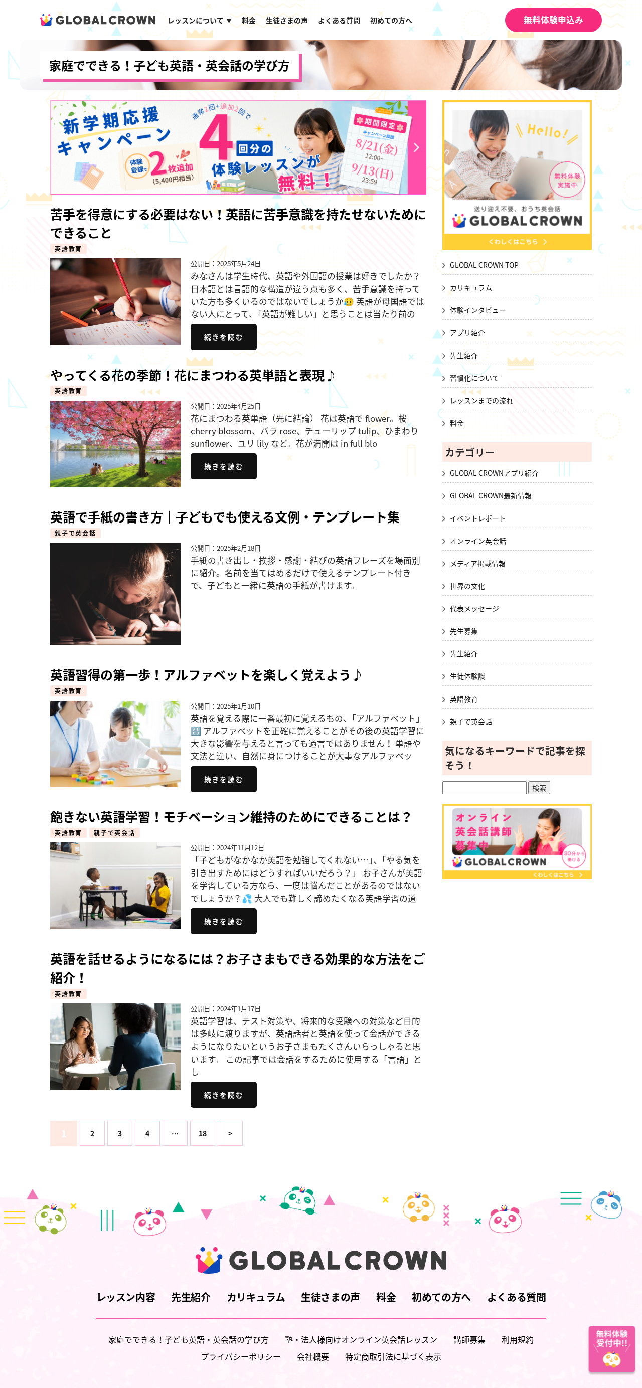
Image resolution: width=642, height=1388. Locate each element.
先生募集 (464, 631)
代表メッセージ (474, 608)
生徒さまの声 (287, 20)
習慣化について (474, 378)
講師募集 (469, 1339)
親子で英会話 (75, 533)
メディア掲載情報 (478, 563)
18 (203, 1133)
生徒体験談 (467, 676)
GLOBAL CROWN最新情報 (491, 495)
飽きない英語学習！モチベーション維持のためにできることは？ (231, 816)
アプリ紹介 (467, 332)
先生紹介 (464, 355)
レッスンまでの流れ (481, 400)
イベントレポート (478, 518)
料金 (249, 20)
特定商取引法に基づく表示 (393, 1356)
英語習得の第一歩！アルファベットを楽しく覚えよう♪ (207, 674)
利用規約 (518, 1339)
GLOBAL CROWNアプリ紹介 (494, 473)
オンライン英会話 (478, 541)
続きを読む (223, 337)
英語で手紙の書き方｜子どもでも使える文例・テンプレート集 (225, 516)
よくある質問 (339, 20)
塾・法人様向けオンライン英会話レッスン (361, 1339)
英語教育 (68, 248)
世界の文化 (467, 586)
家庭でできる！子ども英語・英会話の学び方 (169, 65)
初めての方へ (391, 20)
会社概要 (313, 1356)
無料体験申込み (553, 20)
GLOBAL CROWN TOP (484, 265)
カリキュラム (471, 287)
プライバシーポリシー (241, 1356)
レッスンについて (200, 20)
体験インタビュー (478, 310)
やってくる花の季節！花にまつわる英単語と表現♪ (193, 375)
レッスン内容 (125, 1297)
